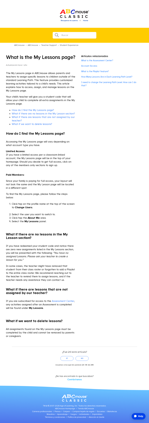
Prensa (58, 412)
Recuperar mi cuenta (69, 21)
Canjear (66, 412)
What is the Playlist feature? (95, 71)
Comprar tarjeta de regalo (83, 412)
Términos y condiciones (55, 417)
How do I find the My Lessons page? (33, 110)
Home (85, 21)
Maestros (51, 414)
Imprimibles (97, 414)
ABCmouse (19, 45)
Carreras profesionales (42, 412)
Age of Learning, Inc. (69, 406)
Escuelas (101, 412)
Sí (67, 358)
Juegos (73, 414)
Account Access (89, 66)
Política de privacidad (77, 417)
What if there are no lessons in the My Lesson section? (43, 113)
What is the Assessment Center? (97, 60)
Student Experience (69, 45)
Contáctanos (74, 379)
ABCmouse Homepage (65, 409)
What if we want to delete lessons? (32, 124)
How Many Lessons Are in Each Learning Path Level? (106, 77)
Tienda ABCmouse (86, 409)
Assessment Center (63, 301)
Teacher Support (49, 45)
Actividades (84, 414)
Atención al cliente (96, 417)
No (82, 358)
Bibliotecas (112, 412)
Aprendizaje (62, 414)
